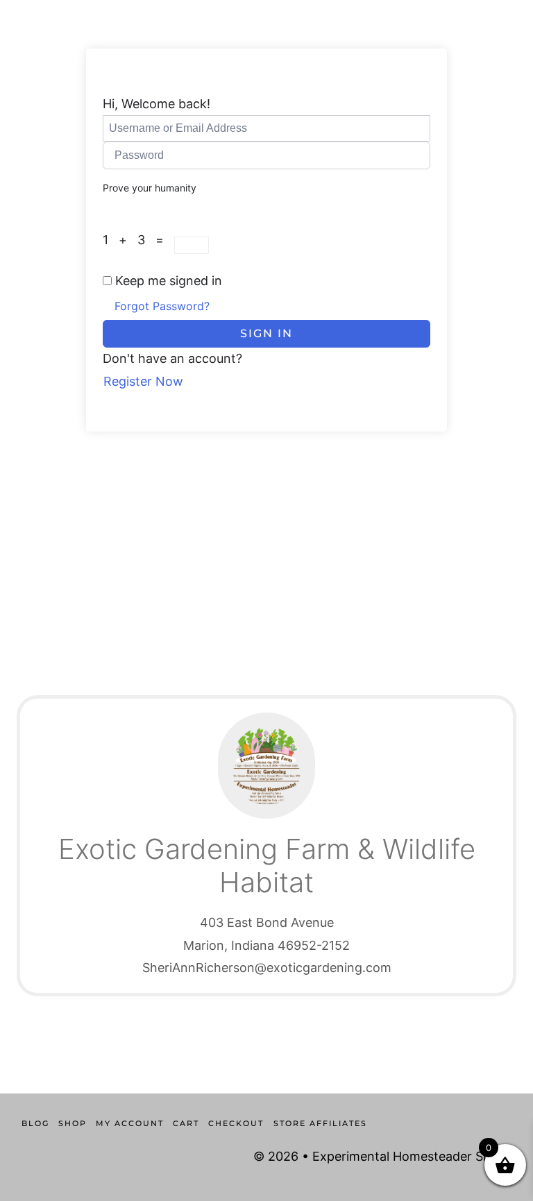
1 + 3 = (138, 239)
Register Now (143, 381)
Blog (35, 1123)
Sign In (266, 333)
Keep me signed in (168, 280)
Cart (186, 1123)
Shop (72, 1123)
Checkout (236, 1123)
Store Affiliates (320, 1123)
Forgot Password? (162, 306)
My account (130, 1123)
